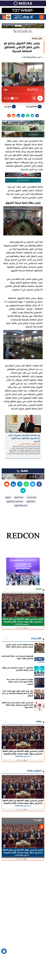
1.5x (8, 98)
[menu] (41, 17)
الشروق (8, 497)
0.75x (16, 98)
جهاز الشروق (31, 501)
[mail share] (13, 115)
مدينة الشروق (19, 497)
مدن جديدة (37, 38)
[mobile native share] (23, 490)
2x (5, 98)
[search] (4, 17)
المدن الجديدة (31, 497)
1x (12, 98)
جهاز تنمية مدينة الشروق (15, 501)
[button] (26, 628)
